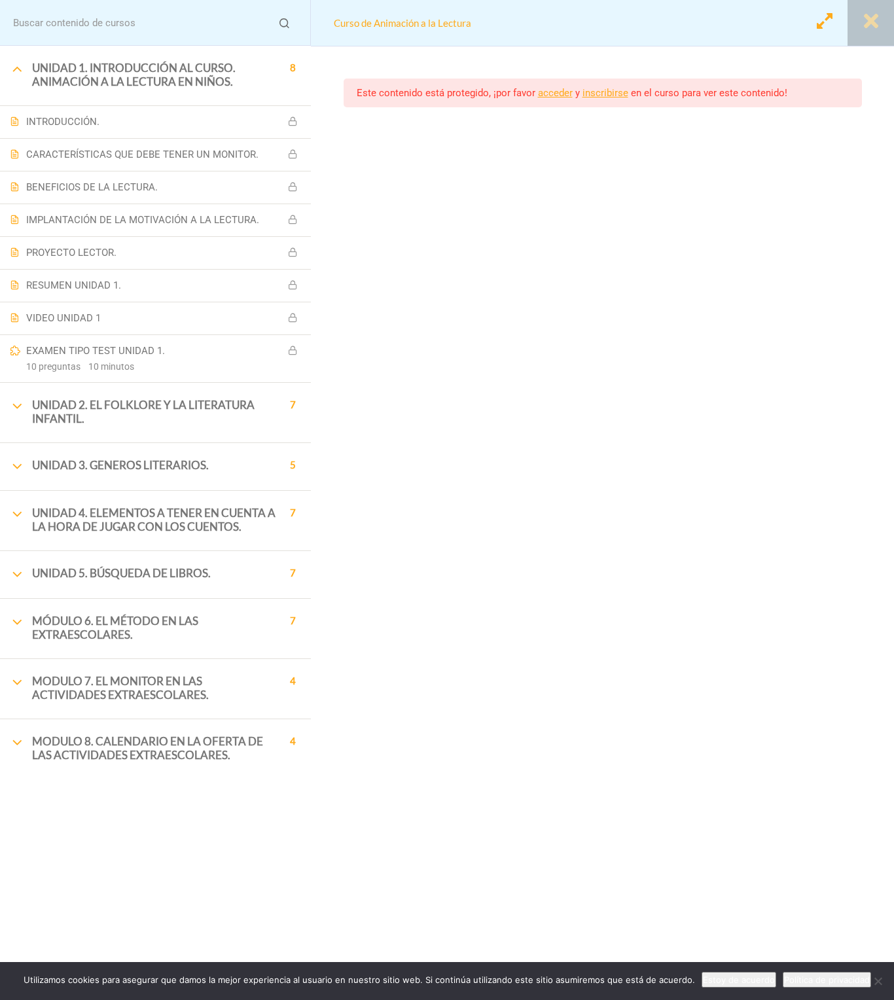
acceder (555, 93)
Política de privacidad (827, 979)
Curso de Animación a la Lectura (402, 23)
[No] (877, 981)
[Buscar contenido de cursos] (284, 23)
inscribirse (605, 93)
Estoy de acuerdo (739, 979)
